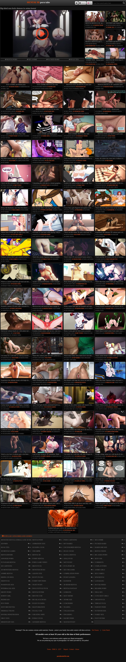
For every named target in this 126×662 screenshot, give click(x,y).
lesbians (100, 111)
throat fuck (100, 603)
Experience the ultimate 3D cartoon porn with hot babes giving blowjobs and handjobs (110, 224)
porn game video (102, 113)
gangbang (107, 111)
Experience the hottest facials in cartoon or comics (16, 495)
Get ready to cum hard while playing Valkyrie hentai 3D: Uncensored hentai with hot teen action (47, 224)
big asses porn (47, 88)
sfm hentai (37, 136)
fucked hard (53, 59)
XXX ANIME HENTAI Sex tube (47, 84)
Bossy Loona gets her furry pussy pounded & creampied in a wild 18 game (79, 322)
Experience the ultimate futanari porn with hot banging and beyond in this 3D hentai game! (47, 495)
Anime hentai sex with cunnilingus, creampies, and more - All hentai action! (16, 396)
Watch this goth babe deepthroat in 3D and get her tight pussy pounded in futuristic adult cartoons (110, 495)
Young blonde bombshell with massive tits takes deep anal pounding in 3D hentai (110, 297)
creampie (119, 210)
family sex (5, 88)
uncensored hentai (113, 25)
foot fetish (6, 138)
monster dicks (81, 382)
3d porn (13, 160)
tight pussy (14, 136)
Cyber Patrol (106, 630)
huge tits (74, 59)
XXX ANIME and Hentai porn (15, 84)
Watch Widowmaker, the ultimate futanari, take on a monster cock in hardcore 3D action (110, 396)
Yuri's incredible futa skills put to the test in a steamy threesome (79, 421)
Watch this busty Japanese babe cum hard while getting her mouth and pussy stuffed (110, 371)
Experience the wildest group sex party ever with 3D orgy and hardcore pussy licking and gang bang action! (47, 150)
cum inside (37, 259)
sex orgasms (6, 210)
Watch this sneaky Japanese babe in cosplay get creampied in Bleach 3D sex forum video (47, 248)
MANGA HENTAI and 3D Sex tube (95, 41)
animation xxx (91, 27)
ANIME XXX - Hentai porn (95, 60)
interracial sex (7, 333)
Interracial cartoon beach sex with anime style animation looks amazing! (16, 322)
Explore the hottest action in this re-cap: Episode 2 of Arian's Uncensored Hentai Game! (79, 174)
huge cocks (18, 236)
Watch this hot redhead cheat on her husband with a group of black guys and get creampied (110, 199)
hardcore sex (113, 185)
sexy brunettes (112, 259)
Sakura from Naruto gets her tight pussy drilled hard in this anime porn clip (16, 224)
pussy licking (69, 210)
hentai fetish (38, 592)
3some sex (110, 27)
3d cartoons (6, 566)
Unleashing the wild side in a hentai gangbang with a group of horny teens (47, 174)
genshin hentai (39, 622)
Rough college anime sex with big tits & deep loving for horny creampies (110, 445)
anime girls (46, 136)
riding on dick (70, 458)
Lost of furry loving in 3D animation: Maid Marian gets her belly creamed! (47, 445)
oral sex (98, 592)
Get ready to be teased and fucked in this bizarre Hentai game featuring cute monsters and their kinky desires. (110, 174)
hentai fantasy (102, 185)
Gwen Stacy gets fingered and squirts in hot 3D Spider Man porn (79, 199)
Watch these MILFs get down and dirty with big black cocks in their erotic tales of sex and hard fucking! (79, 495)
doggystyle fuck (40, 588)
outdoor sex (91, 45)
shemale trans (79, 88)
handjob (115, 234)
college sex (50, 160)
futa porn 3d (110, 433)
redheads (79, 138)
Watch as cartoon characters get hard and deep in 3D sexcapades (16, 273)
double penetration (10, 614)
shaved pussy (69, 622)
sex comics (16, 210)
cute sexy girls (112, 187)
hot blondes (100, 584)
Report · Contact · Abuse (71, 649)
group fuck (46, 185)
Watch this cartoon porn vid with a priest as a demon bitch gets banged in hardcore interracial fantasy (47, 347)
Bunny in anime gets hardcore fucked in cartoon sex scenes (47, 470)
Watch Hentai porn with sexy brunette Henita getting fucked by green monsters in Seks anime (47, 371)
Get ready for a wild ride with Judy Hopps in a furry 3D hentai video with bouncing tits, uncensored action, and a (79, 445)
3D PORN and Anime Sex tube (115, 23)
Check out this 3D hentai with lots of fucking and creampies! (110, 248)
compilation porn (23, 160)
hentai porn (12, 59)
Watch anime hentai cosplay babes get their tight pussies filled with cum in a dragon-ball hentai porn (110, 347)
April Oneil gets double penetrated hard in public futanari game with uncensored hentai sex (47, 396)
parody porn (82, 160)
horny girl (6, 596)
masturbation (38, 607)
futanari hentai (70, 136)
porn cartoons (102, 136)
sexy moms (110, 62)
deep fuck (5, 581)
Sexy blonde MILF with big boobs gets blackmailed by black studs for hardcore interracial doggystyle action (47, 199)
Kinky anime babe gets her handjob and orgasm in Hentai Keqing (79, 297)
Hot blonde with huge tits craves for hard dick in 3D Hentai (79, 371)
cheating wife (101, 210)
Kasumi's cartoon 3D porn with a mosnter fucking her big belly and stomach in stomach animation (16, 297)
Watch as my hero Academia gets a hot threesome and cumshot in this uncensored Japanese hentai (16, 445)
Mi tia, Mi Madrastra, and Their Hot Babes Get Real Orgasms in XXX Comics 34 (16, 199)
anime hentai (69, 236)
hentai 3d (5, 160)
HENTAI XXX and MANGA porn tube (78, 84)
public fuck (46, 259)
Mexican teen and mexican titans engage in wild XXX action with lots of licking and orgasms (47, 297)
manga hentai (117, 111)
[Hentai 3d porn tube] (76, 3)
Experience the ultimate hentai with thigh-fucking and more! (16, 371)
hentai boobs (101, 138)
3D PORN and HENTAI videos (115, 41)
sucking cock (17, 286)
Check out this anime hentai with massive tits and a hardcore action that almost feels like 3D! (79, 396)
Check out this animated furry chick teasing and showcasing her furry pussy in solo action (16, 174)
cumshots (119, 27)
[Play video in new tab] (42, 11)
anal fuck (100, 45)
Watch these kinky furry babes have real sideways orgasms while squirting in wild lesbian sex (79, 347)
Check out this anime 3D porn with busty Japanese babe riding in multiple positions (79, 224)
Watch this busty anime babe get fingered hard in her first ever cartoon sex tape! (110, 273)
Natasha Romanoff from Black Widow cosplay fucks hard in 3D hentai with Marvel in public (79, 470)
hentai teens (99, 25)
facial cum (37, 611)
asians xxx (37, 138)
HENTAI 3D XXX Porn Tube (115, 60)
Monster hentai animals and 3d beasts (18, 540)
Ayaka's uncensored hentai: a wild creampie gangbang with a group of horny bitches (47, 273)
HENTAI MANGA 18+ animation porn (95, 23)
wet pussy (18, 185)
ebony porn (58, 210)
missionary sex (39, 335)
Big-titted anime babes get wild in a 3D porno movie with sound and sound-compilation (16, 150)
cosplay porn (113, 358)
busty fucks (86, 234)
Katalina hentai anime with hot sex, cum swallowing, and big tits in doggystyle (47, 322)
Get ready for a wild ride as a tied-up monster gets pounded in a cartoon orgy (16, 347)
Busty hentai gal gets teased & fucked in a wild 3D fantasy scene (79, 273)
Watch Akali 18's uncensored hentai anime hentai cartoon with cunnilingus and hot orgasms (79, 248)
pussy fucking (24, 136)
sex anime (32, 59)
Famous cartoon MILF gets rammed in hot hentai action (16, 248)
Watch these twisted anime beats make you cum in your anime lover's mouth (110, 322)
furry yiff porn (18, 187)
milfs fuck (23, 259)
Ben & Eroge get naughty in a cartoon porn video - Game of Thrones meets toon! (16, 470)
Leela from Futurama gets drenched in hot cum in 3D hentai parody (79, 150)
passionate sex (7, 584)
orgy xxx (90, 25)
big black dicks (39, 212)
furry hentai (69, 113)
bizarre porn (100, 588)
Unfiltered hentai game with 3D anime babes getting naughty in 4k (16, 421)
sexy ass (5, 136)
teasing (66, 607)
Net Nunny (95, 630)
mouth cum (56, 333)
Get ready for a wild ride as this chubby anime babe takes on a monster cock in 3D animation (110, 470)
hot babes (5, 162)
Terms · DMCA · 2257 (54, 649)
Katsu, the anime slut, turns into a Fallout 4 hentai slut (110, 150)
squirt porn (111, 138)
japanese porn (112, 64)
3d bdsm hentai (92, 43)
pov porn (112, 136)
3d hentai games (70, 185)
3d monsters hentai (82, 113)
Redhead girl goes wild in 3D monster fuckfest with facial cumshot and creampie (63, 519)
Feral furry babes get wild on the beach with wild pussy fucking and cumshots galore (47, 421)
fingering (79, 210)
